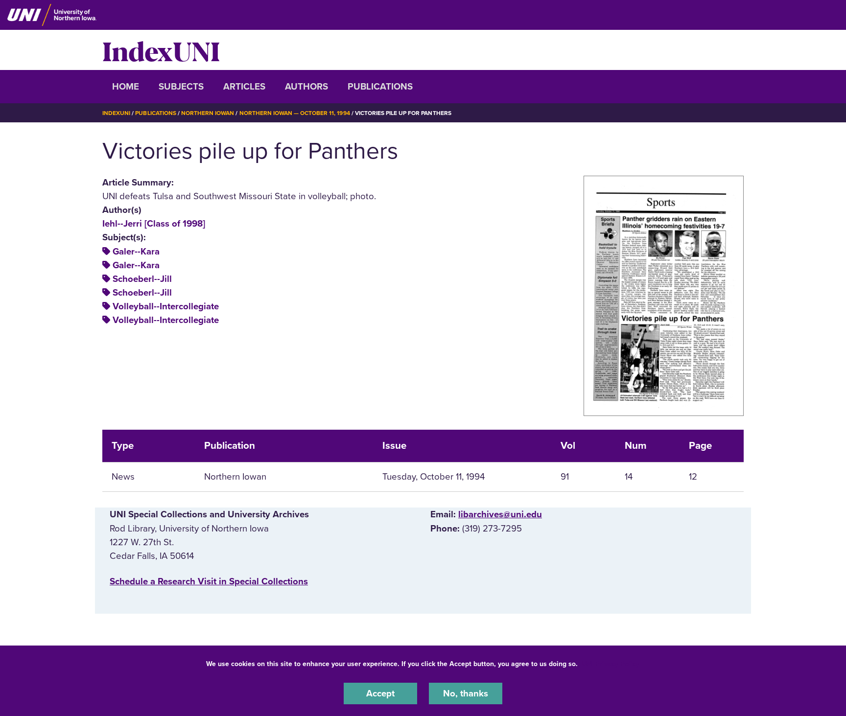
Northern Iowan (207, 113)
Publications (380, 86)
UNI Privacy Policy (610, 664)
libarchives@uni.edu (500, 514)
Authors (306, 86)
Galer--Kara (136, 251)
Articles (244, 86)
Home (125, 86)
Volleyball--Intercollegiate (166, 306)
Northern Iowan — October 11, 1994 (294, 113)
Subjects (181, 86)
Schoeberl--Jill (142, 279)
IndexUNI (161, 50)
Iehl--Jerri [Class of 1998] (153, 223)
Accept (380, 693)
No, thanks (465, 693)
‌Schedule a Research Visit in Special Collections (209, 581)
